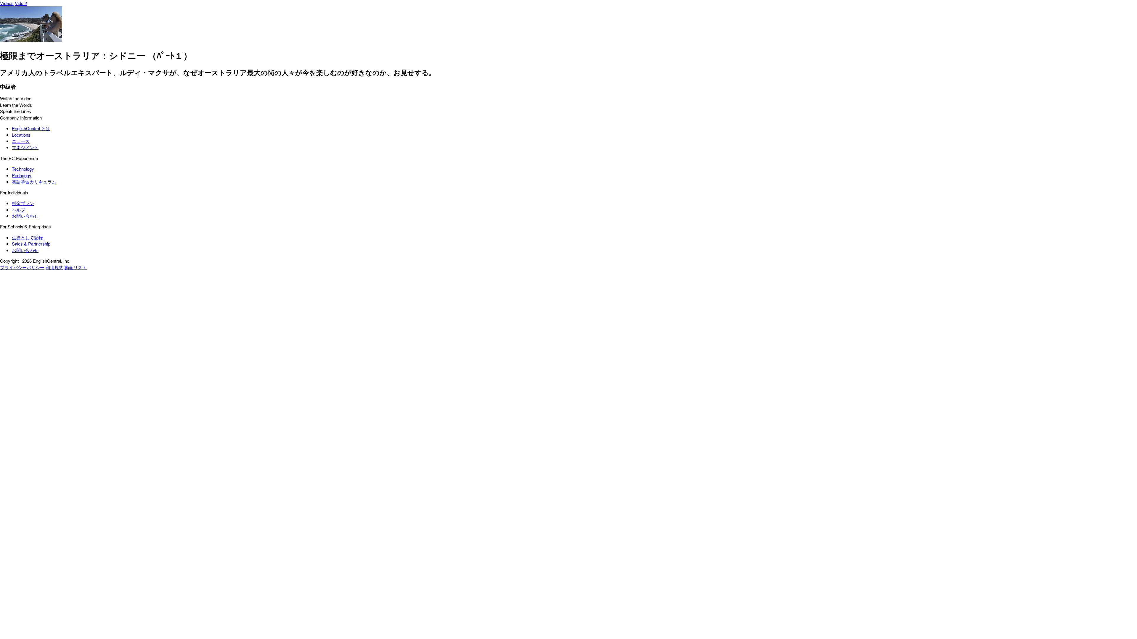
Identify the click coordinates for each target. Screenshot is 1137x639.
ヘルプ (18, 209)
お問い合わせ (25, 216)
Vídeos (7, 3)
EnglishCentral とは (31, 128)
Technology (23, 169)
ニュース (21, 141)
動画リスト (76, 267)
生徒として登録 (27, 237)
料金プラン (23, 203)
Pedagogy (21, 175)
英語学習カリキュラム (34, 181)
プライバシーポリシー (22, 267)
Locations (21, 135)
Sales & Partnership (31, 244)
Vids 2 (21, 3)
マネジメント (25, 147)
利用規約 (54, 267)
